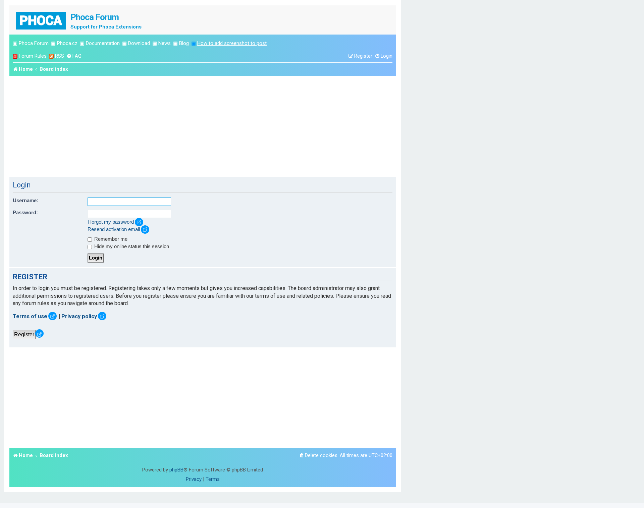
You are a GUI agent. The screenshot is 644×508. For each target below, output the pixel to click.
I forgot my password (111, 222)
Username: (25, 200)
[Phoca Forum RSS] (51, 56)
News (164, 43)
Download (139, 43)
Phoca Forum (34, 43)
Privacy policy (79, 316)
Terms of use (30, 316)
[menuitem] (74, 56)
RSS (59, 56)
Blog (184, 43)
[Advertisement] (202, 126)
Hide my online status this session (131, 246)
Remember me (110, 239)
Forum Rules (33, 56)
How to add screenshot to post (232, 43)
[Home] (41, 20)
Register (24, 334)
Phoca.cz (67, 43)
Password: (25, 212)
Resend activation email (114, 229)
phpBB (176, 470)
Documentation (103, 43)
